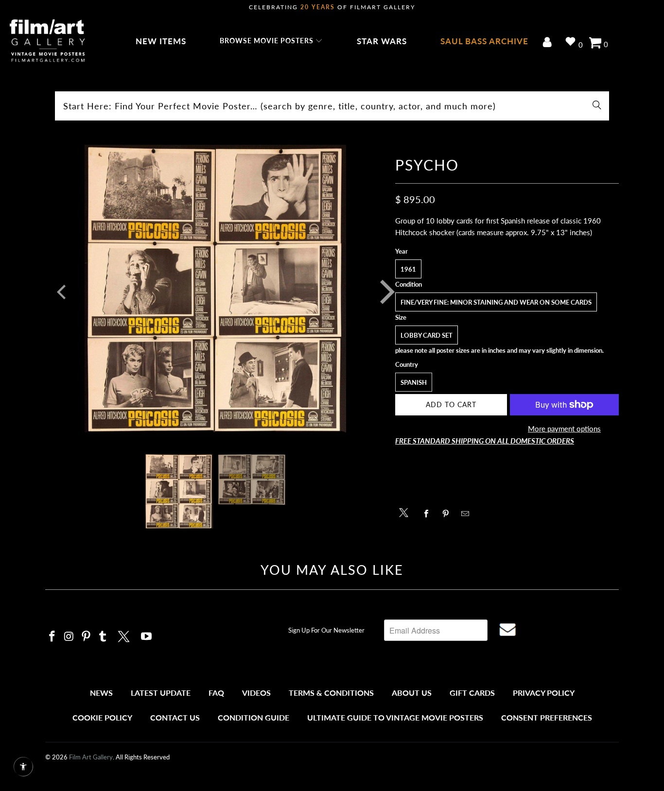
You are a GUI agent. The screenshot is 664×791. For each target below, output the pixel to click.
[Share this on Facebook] (429, 513)
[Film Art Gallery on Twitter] (125, 635)
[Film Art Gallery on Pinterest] (86, 637)
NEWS (101, 692)
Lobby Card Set (427, 335)
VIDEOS (256, 692)
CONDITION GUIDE (253, 717)
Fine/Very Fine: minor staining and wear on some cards (496, 302)
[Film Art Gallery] (47, 41)
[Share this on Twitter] (406, 512)
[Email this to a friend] (467, 513)
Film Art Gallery (91, 757)
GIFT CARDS (472, 692)
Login (549, 43)
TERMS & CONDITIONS (331, 692)
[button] (271, 41)
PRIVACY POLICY (544, 692)
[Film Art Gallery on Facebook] (52, 637)
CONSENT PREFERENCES (546, 717)
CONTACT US (175, 717)
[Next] (380, 292)
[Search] (597, 105)
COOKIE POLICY (102, 717)
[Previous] (59, 292)
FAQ (216, 692)
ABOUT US (412, 692)
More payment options (564, 428)
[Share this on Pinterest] (448, 513)
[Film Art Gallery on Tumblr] (103, 637)
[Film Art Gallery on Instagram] (69, 637)
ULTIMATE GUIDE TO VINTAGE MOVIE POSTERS (395, 717)
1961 (408, 269)
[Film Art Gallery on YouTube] (147, 637)
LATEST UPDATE (161, 692)
